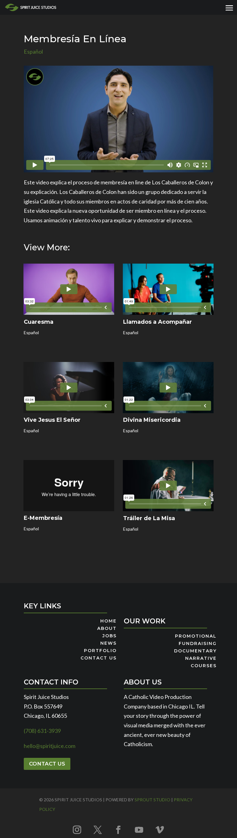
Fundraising (198, 643)
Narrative (201, 658)
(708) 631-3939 (42, 730)
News (108, 643)
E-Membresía (43, 518)
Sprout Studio (152, 799)
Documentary (195, 651)
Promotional (196, 636)
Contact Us (99, 658)
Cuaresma (38, 321)
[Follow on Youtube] (139, 829)
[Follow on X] (97, 829)
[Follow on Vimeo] (160, 829)
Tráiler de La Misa (149, 518)
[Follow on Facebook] (118, 829)
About (107, 628)
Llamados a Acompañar (157, 321)
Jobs (109, 636)
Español (33, 51)
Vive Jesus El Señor (52, 420)
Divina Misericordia (152, 420)
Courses (204, 665)
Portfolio (100, 650)
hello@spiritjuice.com (49, 745)
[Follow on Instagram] (77, 829)
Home (108, 621)
